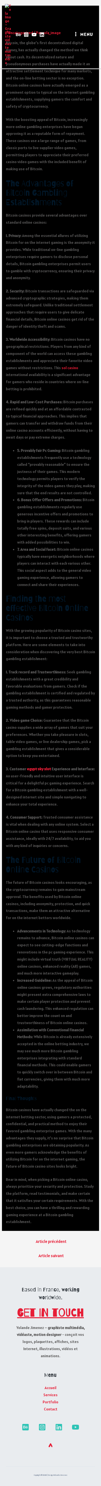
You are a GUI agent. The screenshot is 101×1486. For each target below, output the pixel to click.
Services (50, 1394)
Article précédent (51, 1241)
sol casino (70, 367)
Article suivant (51, 1255)
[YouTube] (34, 34)
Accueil (50, 1387)
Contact (50, 1409)
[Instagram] (26, 34)
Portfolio (50, 1401)
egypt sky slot (39, 768)
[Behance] (18, 34)
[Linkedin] (41, 34)
